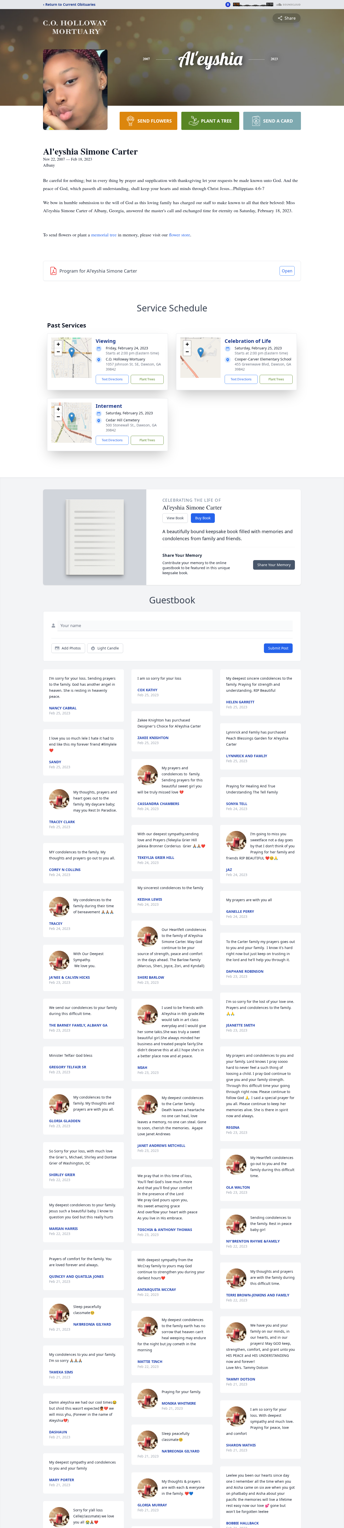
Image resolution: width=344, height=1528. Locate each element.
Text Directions (112, 379)
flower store (179, 235)
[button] (71, 352)
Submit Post (278, 648)
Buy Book (203, 518)
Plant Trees (147, 379)
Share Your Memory (274, 564)
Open (287, 271)
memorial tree (104, 235)
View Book (175, 518)
